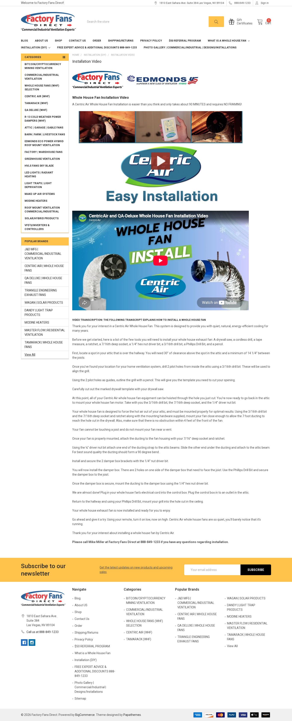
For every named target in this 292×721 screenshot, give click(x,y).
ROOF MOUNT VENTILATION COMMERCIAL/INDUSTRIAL (42, 209)
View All (30, 354)
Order (97, 40)
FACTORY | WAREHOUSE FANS (43, 152)
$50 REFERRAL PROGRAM (185, 40)
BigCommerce (85, 715)
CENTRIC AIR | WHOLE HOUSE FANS (44, 268)
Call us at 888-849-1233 (43, 632)
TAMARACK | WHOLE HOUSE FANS (44, 345)
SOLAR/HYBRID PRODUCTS (42, 218)
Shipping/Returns (120, 40)
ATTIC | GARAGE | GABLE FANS (44, 127)
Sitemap (80, 698)
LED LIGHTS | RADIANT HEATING (39, 174)
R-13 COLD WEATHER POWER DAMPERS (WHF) (43, 118)
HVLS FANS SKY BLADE (39, 165)
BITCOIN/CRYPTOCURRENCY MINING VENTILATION (43, 66)
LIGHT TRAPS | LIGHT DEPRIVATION (38, 185)
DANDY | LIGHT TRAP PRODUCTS (39, 312)
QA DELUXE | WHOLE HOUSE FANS (43, 280)
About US (41, 40)
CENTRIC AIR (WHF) (37, 96)
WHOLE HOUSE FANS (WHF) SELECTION (42, 87)
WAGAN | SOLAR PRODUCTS (44, 302)
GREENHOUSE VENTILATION (42, 158)
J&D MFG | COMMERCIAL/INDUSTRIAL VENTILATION (43, 254)
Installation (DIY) (34, 47)
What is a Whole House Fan (227, 40)
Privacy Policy (151, 40)
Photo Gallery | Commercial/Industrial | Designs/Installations (190, 47)
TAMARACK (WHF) (36, 103)
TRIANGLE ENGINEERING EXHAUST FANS (41, 293)
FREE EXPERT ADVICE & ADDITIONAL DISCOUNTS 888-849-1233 (97, 47)
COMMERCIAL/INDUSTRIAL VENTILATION (42, 76)
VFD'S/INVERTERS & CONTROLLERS (37, 227)
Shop (58, 40)
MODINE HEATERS (36, 200)
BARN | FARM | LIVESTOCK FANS (45, 134)
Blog (24, 40)
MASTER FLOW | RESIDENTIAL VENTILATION (45, 332)
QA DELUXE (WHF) (36, 110)
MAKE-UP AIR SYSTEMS (40, 194)
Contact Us (77, 40)
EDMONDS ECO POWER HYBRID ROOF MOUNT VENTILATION (44, 143)
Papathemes (132, 715)
